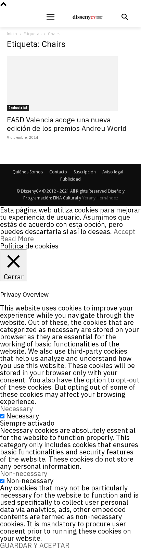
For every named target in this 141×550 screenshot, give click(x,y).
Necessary (22, 415)
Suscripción (85, 172)
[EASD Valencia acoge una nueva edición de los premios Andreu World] (70, 83)
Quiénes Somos (27, 172)
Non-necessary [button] (23, 473)
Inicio (12, 34)
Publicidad (70, 179)
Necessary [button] (16, 408)
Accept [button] (125, 231)
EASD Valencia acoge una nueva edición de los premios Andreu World (67, 124)
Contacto (58, 172)
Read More (17, 238)
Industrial (18, 108)
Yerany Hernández (100, 198)
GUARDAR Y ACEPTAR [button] (34, 545)
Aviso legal (112, 172)
